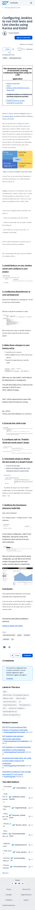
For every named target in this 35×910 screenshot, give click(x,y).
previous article (8, 116)
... (19, 96)
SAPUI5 (5, 58)
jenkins (19, 635)
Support (26, 900)
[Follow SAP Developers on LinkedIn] (23, 883)
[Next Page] (19, 717)
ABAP (4, 691)
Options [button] (16, 41)
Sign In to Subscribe (23, 37)
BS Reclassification (24, 705)
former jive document (9, 635)
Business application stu (9, 711)
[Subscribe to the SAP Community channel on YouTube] (19, 883)
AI (19, 701)
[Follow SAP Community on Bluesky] (16, 883)
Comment (9, 678)
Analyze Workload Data (9, 705)
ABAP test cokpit (20, 698)
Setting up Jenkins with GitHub (12, 626)
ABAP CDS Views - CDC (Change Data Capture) (15, 695)
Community (14, 3)
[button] (9, 52)
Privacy (9, 889)
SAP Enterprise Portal (15, 58)
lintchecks (27, 635)
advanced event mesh (9, 701)
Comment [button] (27, 655)
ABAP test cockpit (8, 698)
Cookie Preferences (8, 905)
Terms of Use (26, 889)
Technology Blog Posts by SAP (12, 7)
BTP (4, 708)
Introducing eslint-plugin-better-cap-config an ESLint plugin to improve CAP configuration (16, 760)
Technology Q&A (9, 776)
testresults (6, 639)
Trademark (8, 900)
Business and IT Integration (16, 708)
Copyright (9, 894)
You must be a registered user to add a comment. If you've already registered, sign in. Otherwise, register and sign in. (16, 671)
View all (5, 873)
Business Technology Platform (11, 715)
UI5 (12, 639)
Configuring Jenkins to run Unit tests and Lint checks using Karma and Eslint (17, 23)
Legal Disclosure (26, 894)
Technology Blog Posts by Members (16, 741)
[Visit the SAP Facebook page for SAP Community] (12, 883)
